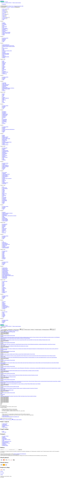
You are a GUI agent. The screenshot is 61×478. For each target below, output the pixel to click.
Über (3, 286)
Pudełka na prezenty (5, 166)
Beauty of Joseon (4, 157)
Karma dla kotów (5, 271)
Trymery (3, 143)
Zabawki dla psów (5, 268)
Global (3, 191)
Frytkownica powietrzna (6, 174)
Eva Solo (3, 258)
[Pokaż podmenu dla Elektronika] (6, 11)
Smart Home (4, 82)
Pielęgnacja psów (5, 269)
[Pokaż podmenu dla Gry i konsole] (7, 12)
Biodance (3, 154)
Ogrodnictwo (4, 242)
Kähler (3, 203)
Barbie (3, 61)
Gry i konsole (4, 24)
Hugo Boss (4, 148)
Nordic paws (4, 288)
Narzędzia (3, 31)
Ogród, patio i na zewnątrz (6, 32)
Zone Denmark (4, 187)
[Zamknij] (1, 328)
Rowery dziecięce (5, 48)
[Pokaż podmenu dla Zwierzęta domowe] (9, 17)
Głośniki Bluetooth (5, 85)
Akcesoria (3, 90)
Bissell (3, 94)
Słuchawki (3, 303)
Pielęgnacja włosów (5, 136)
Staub (3, 192)
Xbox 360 (3, 117)
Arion (3, 282)
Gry (2, 47)
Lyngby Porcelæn (5, 188)
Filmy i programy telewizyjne (6, 441)
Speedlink (3, 315)
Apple (3, 95)
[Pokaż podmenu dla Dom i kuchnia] (7, 14)
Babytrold (3, 226)
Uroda (3, 440)
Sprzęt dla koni (4, 278)
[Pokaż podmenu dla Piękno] (5, 13)
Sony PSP (3, 123)
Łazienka (3, 177)
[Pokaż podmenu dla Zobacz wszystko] (8, 9)
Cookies (1, 474)
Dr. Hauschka (4, 153)
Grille (3, 241)
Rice (3, 231)
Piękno (3, 25)
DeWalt (3, 255)
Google (3, 313)
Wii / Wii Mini (4, 121)
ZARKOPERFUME (5, 151)
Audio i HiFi (4, 83)
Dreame (3, 93)
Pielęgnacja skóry (5, 137)
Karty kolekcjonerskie (5, 54)
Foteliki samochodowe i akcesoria (7, 213)
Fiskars (3, 194)
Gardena (3, 251)
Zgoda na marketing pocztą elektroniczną (20, 453)
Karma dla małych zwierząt (6, 274)
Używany (3, 130)
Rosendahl (3, 198)
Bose (3, 101)
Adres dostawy (4, 424)
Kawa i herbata (4, 172)
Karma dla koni (4, 276)
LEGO (3, 60)
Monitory (3, 304)
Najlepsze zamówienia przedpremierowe (8, 129)
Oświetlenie (4, 180)
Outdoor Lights (4, 245)
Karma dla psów (4, 267)
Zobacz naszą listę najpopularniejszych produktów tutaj (10, 416)
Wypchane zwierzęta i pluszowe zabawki (8, 46)
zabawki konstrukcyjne (5, 44)
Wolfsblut (3, 292)
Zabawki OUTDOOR (5, 56)
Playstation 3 (4, 113)
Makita (3, 256)
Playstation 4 (4, 112)
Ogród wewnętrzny (5, 182)
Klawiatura (4, 301)
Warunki (1, 471)
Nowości (3, 40)
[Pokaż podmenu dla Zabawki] (6, 10)
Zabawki (3, 22)
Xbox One (3, 116)
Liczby (3, 49)
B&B (3, 285)
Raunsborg (4, 152)
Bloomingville (4, 193)
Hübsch (3, 202)
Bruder (3, 67)
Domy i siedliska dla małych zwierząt (8, 275)
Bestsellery (4, 39)
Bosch (3, 254)
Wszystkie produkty (5, 105)
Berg (3, 70)
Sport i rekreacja (4, 444)
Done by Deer (4, 228)
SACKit (3, 201)
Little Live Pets (4, 73)
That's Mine (4, 232)
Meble (3, 216)
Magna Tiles (4, 62)
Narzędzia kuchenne (5, 175)
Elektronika (4, 23)
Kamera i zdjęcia (4, 87)
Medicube (3, 156)
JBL (3, 96)
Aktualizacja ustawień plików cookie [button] (5, 476)
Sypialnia (3, 181)
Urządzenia (4, 173)
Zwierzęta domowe (5, 28)
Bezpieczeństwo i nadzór (6, 88)
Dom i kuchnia (4, 26)
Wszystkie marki (4, 147)
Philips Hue (4, 99)
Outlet (3, 41)
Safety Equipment (5, 219)
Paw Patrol (4, 71)
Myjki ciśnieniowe (5, 243)
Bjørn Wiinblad (4, 200)
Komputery (4, 29)
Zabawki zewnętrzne (5, 247)
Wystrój (3, 179)
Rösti (3, 186)
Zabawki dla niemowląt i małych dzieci (8, 45)
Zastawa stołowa (4, 176)
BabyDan (3, 225)
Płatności (3, 426)
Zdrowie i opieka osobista (6, 138)
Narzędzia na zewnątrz (5, 246)
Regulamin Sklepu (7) (5, 425)
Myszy (3, 302)
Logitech (3, 97)
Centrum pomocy (5, 423)
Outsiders (3, 64)
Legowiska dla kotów (5, 273)
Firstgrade (3, 72)
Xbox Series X (4, 115)
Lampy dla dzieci (4, 220)
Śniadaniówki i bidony (5, 53)
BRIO (3, 68)
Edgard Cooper (4, 291)
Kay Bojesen (4, 197)
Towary (3, 34)
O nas (3, 431)
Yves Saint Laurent (5, 150)
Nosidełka (3, 217)
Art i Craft (3, 51)
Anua (3, 158)
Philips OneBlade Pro (5, 98)
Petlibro (3, 290)
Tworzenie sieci (4, 307)
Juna (3, 196)
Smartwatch (4, 86)
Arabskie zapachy (5, 164)
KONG (3, 283)
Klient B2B (4, 4)
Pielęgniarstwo (4, 214)
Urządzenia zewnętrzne (5, 306)
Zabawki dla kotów (5, 272)
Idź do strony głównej (5, 415)
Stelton (3, 189)
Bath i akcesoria (4, 218)
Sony (3, 100)
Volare (3, 65)
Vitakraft (3, 284)
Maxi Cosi (3, 230)
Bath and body (4, 139)
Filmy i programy (5, 30)
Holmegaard (4, 195)
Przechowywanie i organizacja (6, 178)
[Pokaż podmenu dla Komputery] (6, 18)
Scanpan (3, 190)
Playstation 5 (4, 111)
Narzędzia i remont (5, 445)
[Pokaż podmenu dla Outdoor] (5, 16)
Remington (4, 159)
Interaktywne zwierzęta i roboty (7, 50)
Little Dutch (4, 69)
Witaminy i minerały (5, 142)
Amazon (3, 102)
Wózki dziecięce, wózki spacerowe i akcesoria (9, 215)
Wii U (3, 122)
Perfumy (3, 135)
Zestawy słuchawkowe (5, 84)
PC (2, 118)
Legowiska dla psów (5, 270)
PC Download (4, 119)
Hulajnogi (3, 52)
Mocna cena (4, 38)
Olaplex (3, 149)
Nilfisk (3, 252)
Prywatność (2, 472)
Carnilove (3, 287)
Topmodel (3, 66)
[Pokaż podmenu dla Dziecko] (5, 15)
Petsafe (3, 289)
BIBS (3, 227)
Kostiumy (3, 57)
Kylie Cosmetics (4, 155)
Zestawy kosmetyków (5, 165)
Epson (3, 312)
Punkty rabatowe (4, 427)
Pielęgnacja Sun (4, 140)
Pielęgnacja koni (4, 277)
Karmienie (3, 212)
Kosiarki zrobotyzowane (6, 244)
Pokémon (3, 63)
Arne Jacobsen (4, 199)
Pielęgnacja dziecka (5, 144)
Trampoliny (4, 55)
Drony (3, 89)
